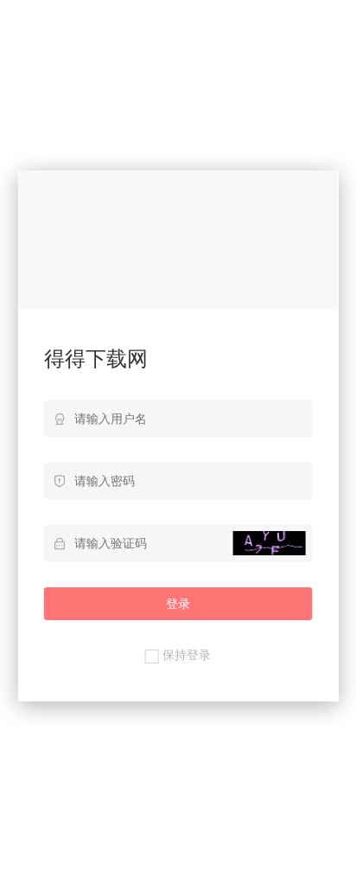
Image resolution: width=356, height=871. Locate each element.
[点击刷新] (268, 543)
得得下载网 (96, 358)
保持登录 (186, 655)
